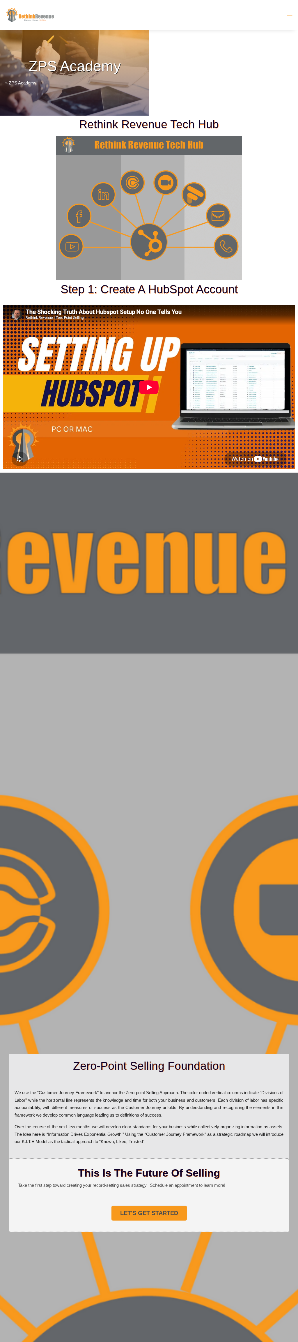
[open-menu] (286, 14)
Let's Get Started (149, 1213)
